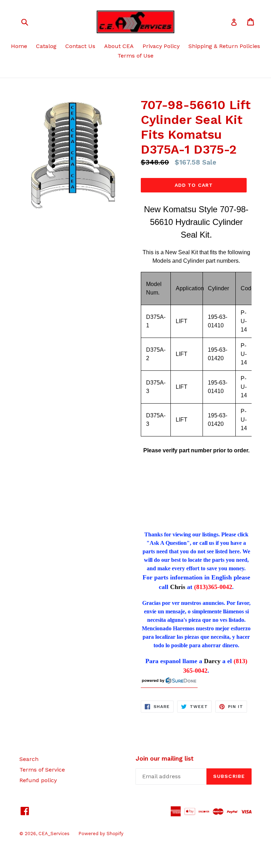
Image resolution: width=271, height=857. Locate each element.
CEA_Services (54, 833)
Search (28, 759)
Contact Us (80, 46)
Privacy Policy (161, 46)
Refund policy (38, 780)
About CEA (119, 46)
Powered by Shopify (101, 833)
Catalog (46, 46)
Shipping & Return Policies (224, 46)
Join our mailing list (165, 758)
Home (19, 46)
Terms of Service (42, 769)
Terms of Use (135, 55)
